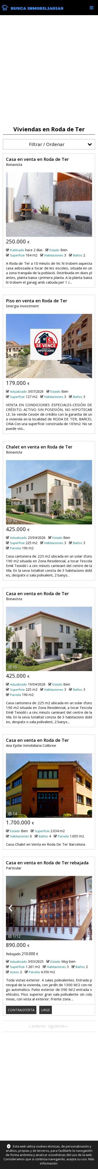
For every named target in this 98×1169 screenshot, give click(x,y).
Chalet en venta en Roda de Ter (39, 447)
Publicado (17, 250)
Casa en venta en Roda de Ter (37, 159)
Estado (54, 250)
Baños (77, 255)
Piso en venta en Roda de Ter (36, 300)
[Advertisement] (49, 70)
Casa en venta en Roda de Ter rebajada (47, 863)
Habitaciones (53, 255)
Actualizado (18, 391)
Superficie (17, 255)
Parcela (15, 548)
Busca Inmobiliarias (37, 8)
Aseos (14, 972)
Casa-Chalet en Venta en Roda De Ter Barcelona (45, 844)
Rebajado (13, 954)
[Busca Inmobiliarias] (4, 9)
